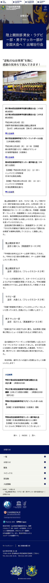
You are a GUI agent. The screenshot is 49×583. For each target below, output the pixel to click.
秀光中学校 (4, 2)
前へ (15, 435)
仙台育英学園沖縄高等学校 (30, 2)
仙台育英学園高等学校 (18, 2)
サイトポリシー (8, 546)
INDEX (24, 435)
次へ (33, 435)
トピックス (8, 473)
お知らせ (7, 449)
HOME (5, 489)
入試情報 (7, 484)
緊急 (5, 467)
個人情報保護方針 (24, 546)
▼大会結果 (9, 133)
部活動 (6, 478)
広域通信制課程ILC (42, 2)
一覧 (5, 456)
